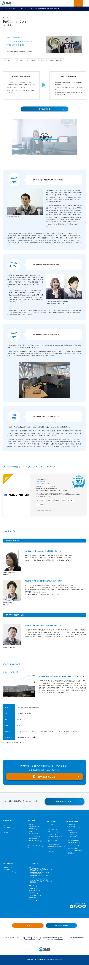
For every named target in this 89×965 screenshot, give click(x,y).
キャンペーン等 (32, 833)
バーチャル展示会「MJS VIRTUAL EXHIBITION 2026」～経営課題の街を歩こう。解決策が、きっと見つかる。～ (39, 869)
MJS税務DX (51, 834)
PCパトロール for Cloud (53, 844)
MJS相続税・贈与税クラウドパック (71, 837)
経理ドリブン (32, 885)
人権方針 (29, 938)
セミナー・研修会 (8, 863)
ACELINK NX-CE (52, 831)
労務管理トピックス (33, 888)
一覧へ (84, 903)
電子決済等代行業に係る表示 (32, 939)
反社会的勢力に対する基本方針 (50, 938)
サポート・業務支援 (33, 836)
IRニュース (6, 830)
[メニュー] (86, 3)
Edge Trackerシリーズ (53, 838)
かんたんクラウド (52, 849)
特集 (30, 867)
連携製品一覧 (32, 828)
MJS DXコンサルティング (34, 846)
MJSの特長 (6, 820)
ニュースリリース (8, 827)
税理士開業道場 (32, 893)
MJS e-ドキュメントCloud (52, 841)
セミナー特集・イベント (9, 869)
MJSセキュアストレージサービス (55, 846)
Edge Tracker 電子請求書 (54, 836)
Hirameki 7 (51, 851)
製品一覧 (31, 824)
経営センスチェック (33, 890)
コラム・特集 (31, 863)
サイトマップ (6, 938)
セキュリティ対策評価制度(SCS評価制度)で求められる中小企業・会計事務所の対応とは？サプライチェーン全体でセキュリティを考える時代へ (39, 880)
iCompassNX (70, 830)
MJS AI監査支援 (71, 832)
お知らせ (6, 832)
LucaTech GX (51, 824)
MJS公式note (32, 900)
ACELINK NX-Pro (71, 824)
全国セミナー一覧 (8, 867)
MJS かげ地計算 (71, 834)
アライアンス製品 (33, 826)
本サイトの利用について (18, 938)
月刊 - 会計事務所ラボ (33, 895)
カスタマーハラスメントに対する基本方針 (51, 939)
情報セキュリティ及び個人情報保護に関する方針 (71, 938)
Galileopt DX (51, 827)
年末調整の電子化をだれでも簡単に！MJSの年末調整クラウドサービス (39, 876)
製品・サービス (12, 8)
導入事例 (21, 8)
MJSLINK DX (44, 109)
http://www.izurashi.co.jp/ (25, 737)
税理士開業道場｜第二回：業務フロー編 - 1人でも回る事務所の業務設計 (39, 873)
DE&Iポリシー (36, 938)
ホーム (2, 8)
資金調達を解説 (32, 897)
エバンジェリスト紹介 (8, 871)
